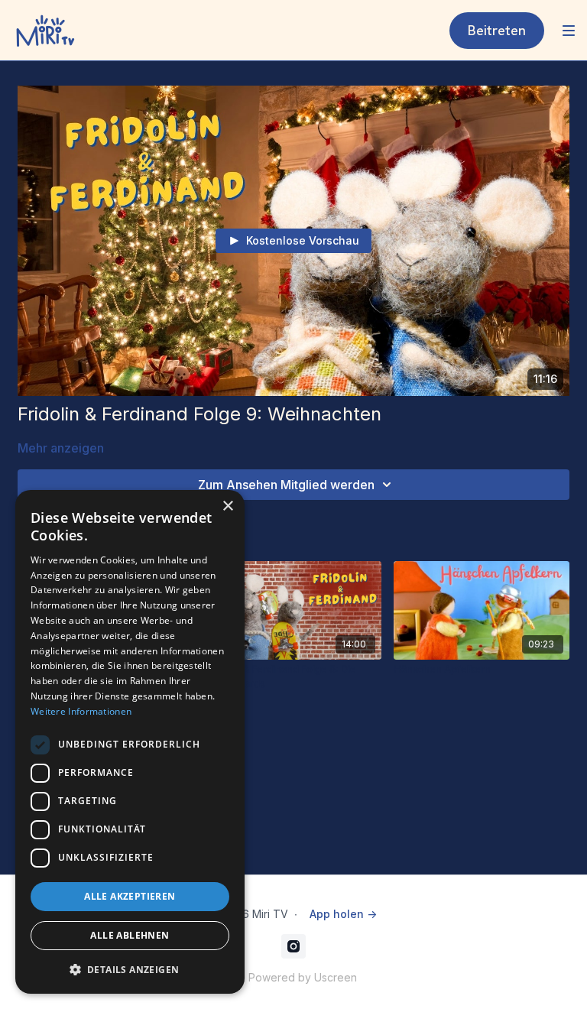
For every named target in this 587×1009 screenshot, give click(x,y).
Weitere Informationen (81, 711)
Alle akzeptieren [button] (129, 896)
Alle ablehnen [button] (129, 935)
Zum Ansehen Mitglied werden (286, 484)
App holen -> (343, 913)
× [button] (227, 506)
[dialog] (130, 742)
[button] (130, 969)
